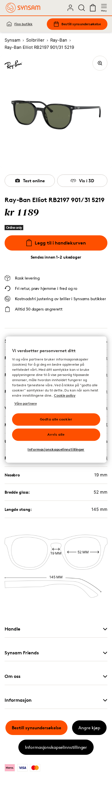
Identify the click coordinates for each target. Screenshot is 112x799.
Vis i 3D (86, 180)
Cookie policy (65, 395)
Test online (34, 180)
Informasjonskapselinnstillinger (56, 747)
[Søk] (81, 7)
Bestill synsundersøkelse (81, 24)
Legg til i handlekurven (60, 243)
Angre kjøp (89, 727)
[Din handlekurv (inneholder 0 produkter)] (93, 7)
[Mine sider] (70, 8)
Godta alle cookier (56, 419)
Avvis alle (55, 434)
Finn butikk (23, 24)
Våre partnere (25, 403)
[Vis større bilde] (99, 63)
